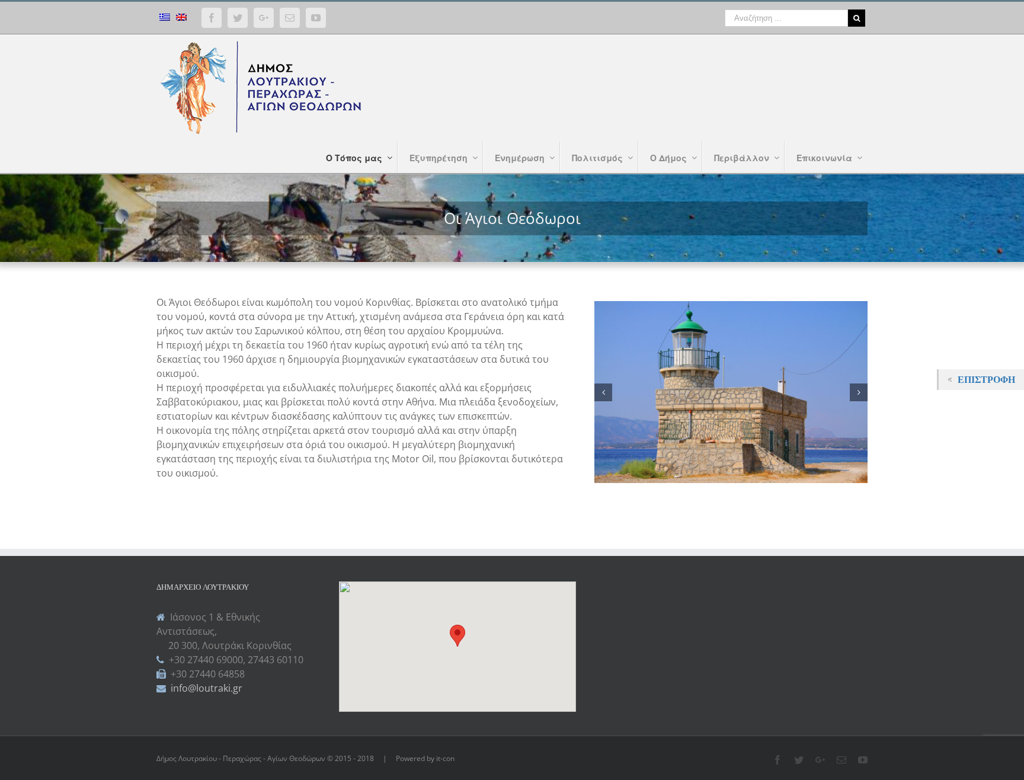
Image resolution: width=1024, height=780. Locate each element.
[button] (457, 636)
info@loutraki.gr (205, 688)
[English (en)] (181, 19)
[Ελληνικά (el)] (164, 19)
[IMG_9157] (751, 391)
